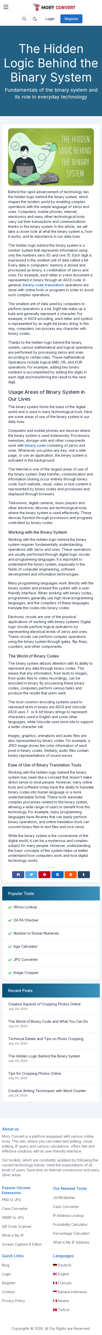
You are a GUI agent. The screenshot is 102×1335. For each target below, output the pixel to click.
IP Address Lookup (68, 1215)
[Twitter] (31, 874)
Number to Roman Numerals (36, 933)
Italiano (63, 1301)
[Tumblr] (84, 874)
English (63, 1274)
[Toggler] (6, 7)
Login (50, 19)
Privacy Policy (13, 1301)
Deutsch (64, 1265)
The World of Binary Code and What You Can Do (48, 1021)
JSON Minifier (64, 1198)
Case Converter (15, 1208)
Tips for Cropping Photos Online (34, 1073)
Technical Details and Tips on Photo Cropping (45, 1039)
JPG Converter (26, 959)
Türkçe (64, 1310)
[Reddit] (71, 874)
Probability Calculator (70, 1224)
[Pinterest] (44, 874)
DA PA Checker (26, 920)
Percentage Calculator (71, 1233)
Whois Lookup (25, 907)
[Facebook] (18, 874)
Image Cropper (26, 972)
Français (65, 1283)
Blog (5, 1265)
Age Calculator (26, 946)
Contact (8, 1292)
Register (71, 19)
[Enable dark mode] (35, 18)
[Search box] (24, 18)
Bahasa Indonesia (72, 1292)
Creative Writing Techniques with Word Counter (47, 1091)
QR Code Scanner (17, 1226)
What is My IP (13, 1235)
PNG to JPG (11, 1200)
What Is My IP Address (71, 1242)
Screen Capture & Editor (22, 1244)
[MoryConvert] (55, 7)
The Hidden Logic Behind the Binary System (44, 1056)
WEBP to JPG (13, 1217)
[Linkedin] (57, 874)
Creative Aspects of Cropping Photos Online (44, 1004)
